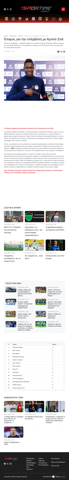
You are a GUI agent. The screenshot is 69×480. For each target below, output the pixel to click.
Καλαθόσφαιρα (31, 463)
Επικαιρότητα (43, 463)
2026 (13, 476)
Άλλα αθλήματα (43, 465)
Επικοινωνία (55, 465)
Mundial (28, 460)
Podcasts (41, 460)
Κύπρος (20, 35)
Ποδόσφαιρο (13, 35)
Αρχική (6, 35)
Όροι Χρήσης (55, 458)
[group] (6, 18)
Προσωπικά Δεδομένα (58, 462)
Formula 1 (29, 469)
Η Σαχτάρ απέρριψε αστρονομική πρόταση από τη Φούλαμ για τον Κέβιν (29, 128)
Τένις (27, 467)
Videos (41, 458)
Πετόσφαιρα (30, 465)
